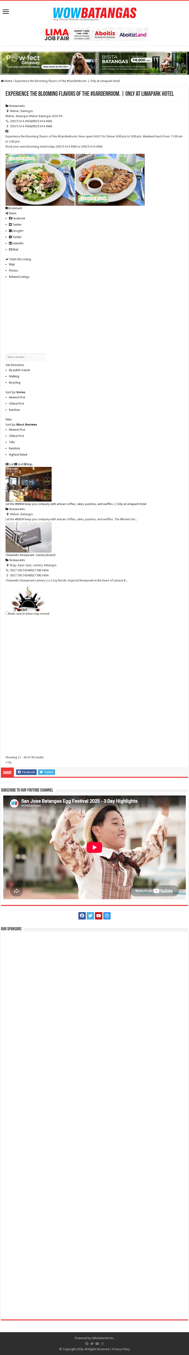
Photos (13, 270)
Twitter (17, 224)
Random (14, 409)
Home (8, 81)
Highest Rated (18, 454)
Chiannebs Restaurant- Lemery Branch (31, 555)
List (11, 464)
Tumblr (17, 237)
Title (12, 442)
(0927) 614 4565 (41, 121)
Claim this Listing (20, 259)
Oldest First (16, 403)
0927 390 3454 (38, 570)
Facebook (18, 218)
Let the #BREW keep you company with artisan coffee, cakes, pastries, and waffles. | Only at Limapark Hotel (76, 504)
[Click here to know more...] (94, 63)
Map (12, 264)
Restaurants (17, 106)
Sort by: (15, 392)
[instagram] (107, 915)
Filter (9, 419)
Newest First (17, 397)
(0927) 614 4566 (41, 126)
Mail (15, 249)
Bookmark (15, 208)
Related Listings (19, 276)
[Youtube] (98, 915)
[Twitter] (90, 915)
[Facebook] (82, 915)
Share (12, 213)
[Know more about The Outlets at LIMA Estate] (94, 34)
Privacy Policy (121, 1349)
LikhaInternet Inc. (103, 1338)
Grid (20, 464)
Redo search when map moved (29, 613)
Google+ (18, 231)
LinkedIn (18, 243)
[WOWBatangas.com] (94, 13)
